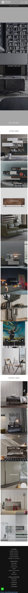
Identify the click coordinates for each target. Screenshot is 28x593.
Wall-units (14, 565)
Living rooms (14, 566)
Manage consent (14, 592)
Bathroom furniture (14, 570)
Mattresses (14, 579)
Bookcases (14, 563)
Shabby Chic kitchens (14, 558)
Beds (14, 572)
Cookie (6, 592)
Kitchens (14, 549)
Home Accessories (14, 577)
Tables (14, 568)
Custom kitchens (14, 556)
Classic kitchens (14, 554)
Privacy (2, 592)
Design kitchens (14, 551)
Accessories (14, 582)
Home (10, 5)
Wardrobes (14, 574)
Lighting (14, 580)
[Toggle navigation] (26, 2)
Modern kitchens (14, 553)
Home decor (14, 561)
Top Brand (14, 586)
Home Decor (16, 5)
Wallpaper (14, 584)
